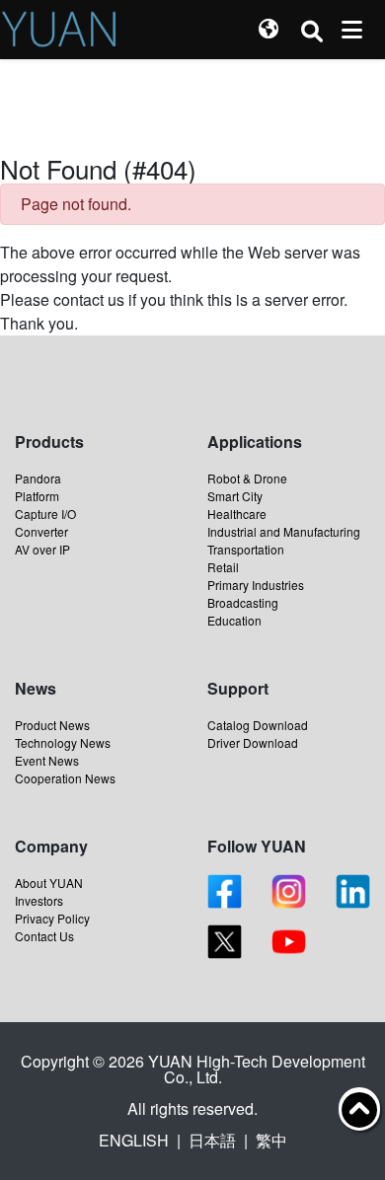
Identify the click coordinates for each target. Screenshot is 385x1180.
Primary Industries (255, 584)
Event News (47, 760)
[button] (268, 29)
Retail (223, 566)
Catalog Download (257, 724)
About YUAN (49, 882)
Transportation (245, 549)
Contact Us (44, 935)
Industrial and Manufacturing (283, 531)
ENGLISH (134, 1140)
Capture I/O (45, 513)
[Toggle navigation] (352, 29)
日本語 (212, 1140)
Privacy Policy (52, 918)
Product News (52, 724)
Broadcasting (242, 602)
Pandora (38, 478)
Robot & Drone (247, 478)
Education (234, 620)
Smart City (235, 495)
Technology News (63, 742)
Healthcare (237, 513)
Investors (39, 900)
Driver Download (252, 742)
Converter (41, 531)
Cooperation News (65, 778)
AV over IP (42, 549)
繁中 (271, 1140)
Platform (37, 495)
